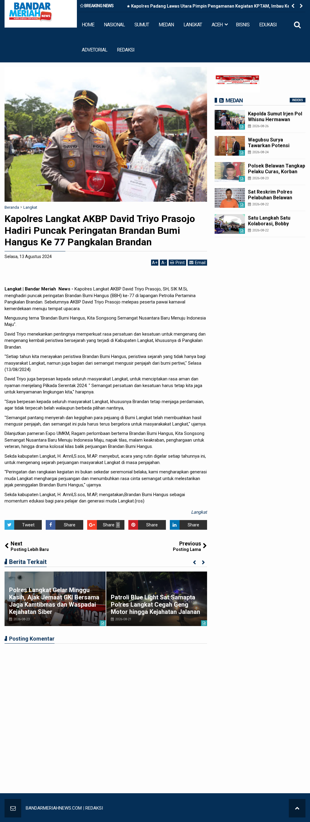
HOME (88, 25)
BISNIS (242, 25)
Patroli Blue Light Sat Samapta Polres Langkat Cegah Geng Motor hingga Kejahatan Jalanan (155, 604)
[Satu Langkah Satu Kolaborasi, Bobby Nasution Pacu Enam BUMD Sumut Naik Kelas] (230, 224)
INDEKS (297, 100)
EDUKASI (268, 25)
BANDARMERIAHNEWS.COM (54, 808)
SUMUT (141, 25)
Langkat (199, 512)
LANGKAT (192, 25)
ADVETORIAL (94, 50)
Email (200, 262)
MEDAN (166, 25)
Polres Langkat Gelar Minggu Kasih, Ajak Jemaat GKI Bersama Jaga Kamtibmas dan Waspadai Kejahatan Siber (54, 600)
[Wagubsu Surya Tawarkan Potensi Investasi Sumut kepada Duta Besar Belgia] (230, 146)
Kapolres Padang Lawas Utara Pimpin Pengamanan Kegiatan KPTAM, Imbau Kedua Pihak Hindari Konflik (214, 7)
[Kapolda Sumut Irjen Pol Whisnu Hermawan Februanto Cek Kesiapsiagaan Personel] (230, 120)
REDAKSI (125, 50)
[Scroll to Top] (297, 808)
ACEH (217, 25)
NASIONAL (114, 25)
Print (180, 262)
